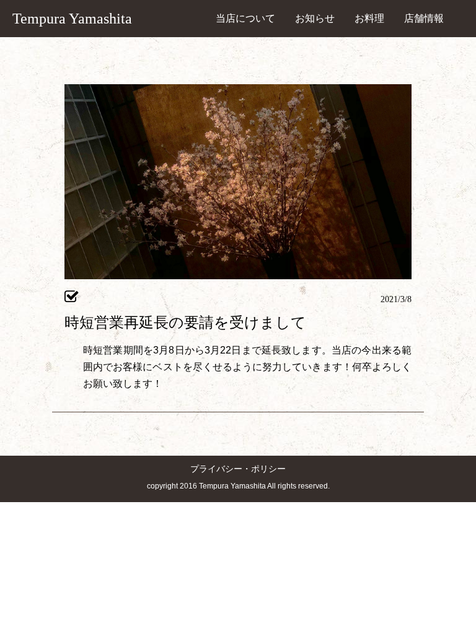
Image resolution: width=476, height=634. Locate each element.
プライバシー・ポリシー (238, 469)
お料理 (369, 18)
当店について (245, 18)
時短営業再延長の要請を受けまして (185, 323)
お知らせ (315, 18)
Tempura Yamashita (72, 19)
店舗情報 (424, 18)
